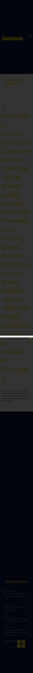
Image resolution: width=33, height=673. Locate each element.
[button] (30, 338)
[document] (16, 336)
